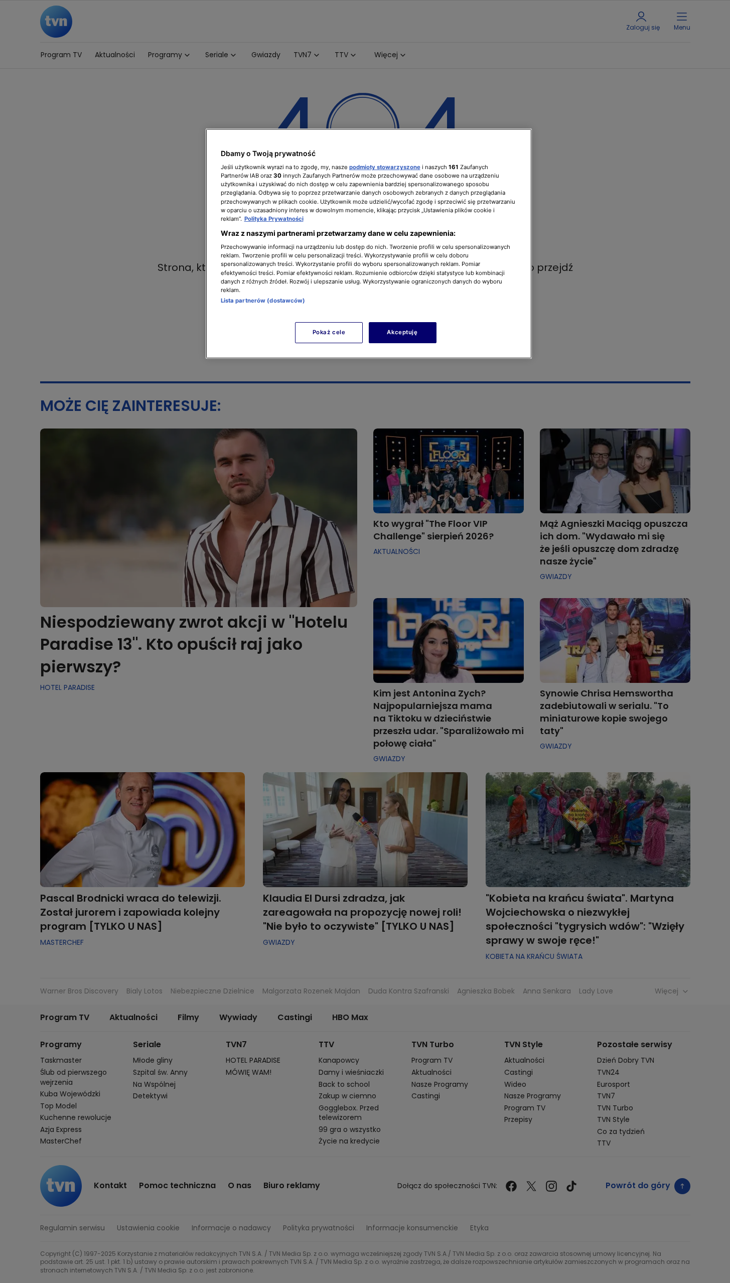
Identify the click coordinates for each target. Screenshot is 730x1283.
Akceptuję (402, 332)
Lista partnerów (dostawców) (263, 300)
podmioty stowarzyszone (384, 167)
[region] (369, 243)
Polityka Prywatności (274, 218)
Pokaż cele (329, 332)
